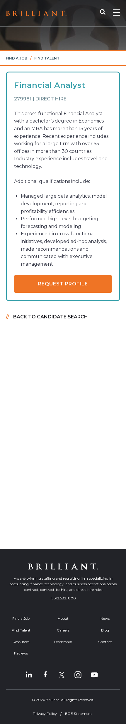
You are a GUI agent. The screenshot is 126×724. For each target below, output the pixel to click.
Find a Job (16, 58)
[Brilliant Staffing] (36, 13)
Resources (21, 641)
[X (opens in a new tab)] (61, 675)
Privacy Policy (45, 713)
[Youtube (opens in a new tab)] (94, 675)
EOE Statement (78, 713)
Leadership (63, 641)
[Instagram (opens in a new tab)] (78, 675)
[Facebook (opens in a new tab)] (45, 675)
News (105, 618)
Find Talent (46, 58)
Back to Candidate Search (50, 317)
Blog (105, 630)
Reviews (21, 653)
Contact (105, 641)
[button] (105, 13)
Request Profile (63, 284)
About (63, 618)
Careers (63, 630)
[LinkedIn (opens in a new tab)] (29, 675)
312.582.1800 (65, 598)
